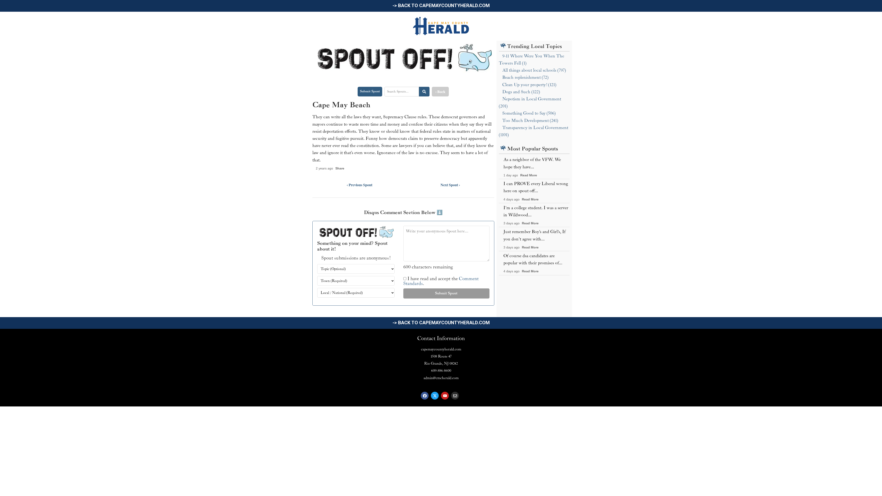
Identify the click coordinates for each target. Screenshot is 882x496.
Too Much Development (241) (530, 120)
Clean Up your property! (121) (529, 84)
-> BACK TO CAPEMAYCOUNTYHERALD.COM (441, 5)
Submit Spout (370, 91)
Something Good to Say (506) (529, 113)
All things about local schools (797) (534, 70)
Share (339, 168)
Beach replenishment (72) (525, 77)
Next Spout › (450, 184)
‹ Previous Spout (359, 184)
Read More (528, 175)
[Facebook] (425, 396)
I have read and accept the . (441, 281)
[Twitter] (435, 396)
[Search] (424, 91)
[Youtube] (445, 396)
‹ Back (440, 91)
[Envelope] (455, 396)
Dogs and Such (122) (521, 91)
